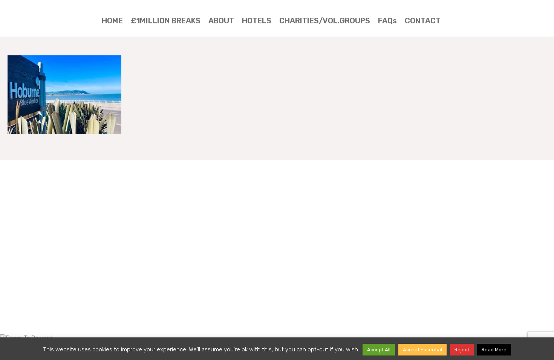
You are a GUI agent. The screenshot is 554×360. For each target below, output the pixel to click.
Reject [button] (462, 349)
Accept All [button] (378, 349)
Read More (494, 349)
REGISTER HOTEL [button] (499, 15)
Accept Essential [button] (422, 349)
